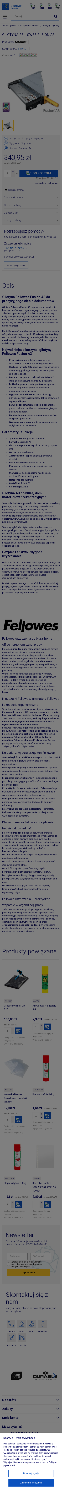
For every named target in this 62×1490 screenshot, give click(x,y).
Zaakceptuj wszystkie (31, 1482)
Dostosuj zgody (31, 1473)
